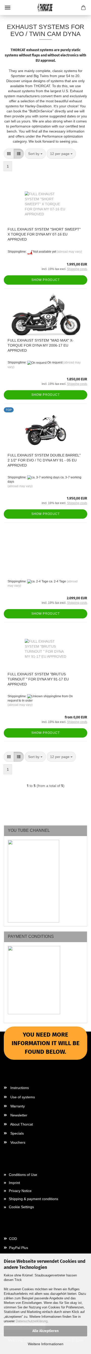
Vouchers (17, 1142)
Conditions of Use (23, 1175)
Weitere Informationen (45, 1344)
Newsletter (18, 1115)
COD (12, 1239)
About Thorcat (21, 1124)
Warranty (17, 1106)
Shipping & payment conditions (33, 1199)
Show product (45, 280)
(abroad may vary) (69, 251)
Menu (7, 7)
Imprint (14, 1183)
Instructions (19, 1088)
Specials (16, 1133)
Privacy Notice (20, 1191)
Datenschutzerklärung (32, 1321)
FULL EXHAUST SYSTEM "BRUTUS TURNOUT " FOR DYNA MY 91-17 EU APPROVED (38, 679)
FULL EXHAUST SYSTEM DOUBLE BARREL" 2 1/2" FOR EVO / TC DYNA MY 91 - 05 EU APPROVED (44, 460)
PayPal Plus (18, 1248)
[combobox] (35, 154)
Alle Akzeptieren (45, 1331)
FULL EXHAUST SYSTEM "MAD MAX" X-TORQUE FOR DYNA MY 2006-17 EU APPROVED (41, 345)
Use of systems (22, 1097)
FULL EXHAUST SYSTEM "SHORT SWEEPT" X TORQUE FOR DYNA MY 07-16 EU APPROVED (44, 234)
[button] (9, 154)
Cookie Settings (21, 1207)
